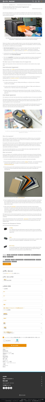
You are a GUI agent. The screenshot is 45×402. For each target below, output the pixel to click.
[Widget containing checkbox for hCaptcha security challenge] (11, 341)
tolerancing (14, 261)
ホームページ (5, 4)
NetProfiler (38, 259)
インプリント (15, 400)
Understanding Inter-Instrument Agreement (24, 4)
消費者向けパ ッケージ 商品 (8, 353)
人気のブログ (5, 357)
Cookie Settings (8, 400)
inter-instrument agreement (30, 259)
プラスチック (27, 254)
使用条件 (21, 400)
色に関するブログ (12, 4)
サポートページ (9, 273)
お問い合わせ (23, 399)
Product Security (28, 400)
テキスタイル (10, 256)
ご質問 (4, 256)
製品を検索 (5, 380)
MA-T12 (25, 50)
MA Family (11, 245)
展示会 (4, 366)
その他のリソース (7, 385)
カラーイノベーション (7, 352)
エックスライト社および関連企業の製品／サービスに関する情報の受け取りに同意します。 (23, 337)
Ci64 (14, 50)
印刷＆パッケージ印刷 (36, 254)
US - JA (22, 395)
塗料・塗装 (21, 254)
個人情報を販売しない (36, 400)
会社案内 (5, 376)
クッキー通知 (40, 399)
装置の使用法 (14, 254)
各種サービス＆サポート (8, 378)
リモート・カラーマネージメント (9, 362)
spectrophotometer (6, 261)
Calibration (8, 259)
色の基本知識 (5, 351)
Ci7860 (12, 69)
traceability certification (14, 78)
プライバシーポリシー (32, 399)
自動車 (8, 254)
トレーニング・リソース (8, 383)
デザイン (4, 354)
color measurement (19, 259)
